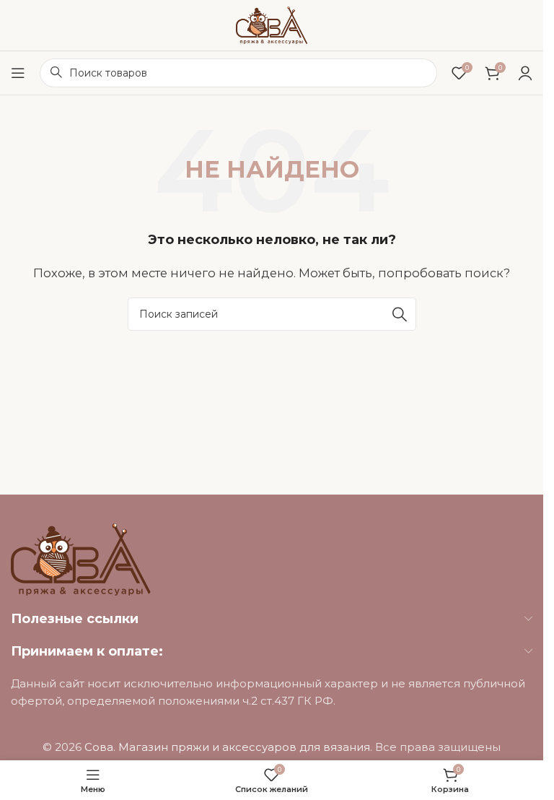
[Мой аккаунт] (525, 72)
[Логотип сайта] (272, 24)
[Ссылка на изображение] (81, 558)
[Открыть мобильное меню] (18, 72)
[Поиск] (399, 314)
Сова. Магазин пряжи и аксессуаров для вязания (227, 747)
